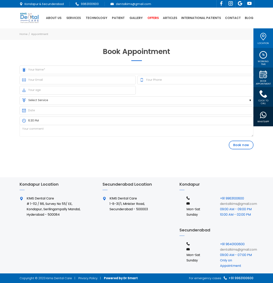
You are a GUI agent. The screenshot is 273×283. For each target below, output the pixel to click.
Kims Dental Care (59, 278)
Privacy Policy (88, 278)
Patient (118, 18)
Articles (170, 18)
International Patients (201, 18)
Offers (153, 18)
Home (24, 34)
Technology (96, 18)
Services (73, 18)
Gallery (136, 18)
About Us (54, 18)
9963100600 (90, 4)
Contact (233, 18)
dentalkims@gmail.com (133, 4)
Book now (241, 145)
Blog (249, 18)
